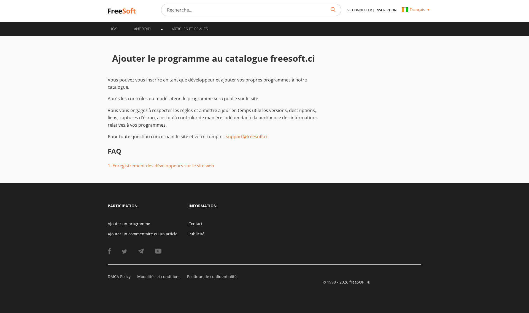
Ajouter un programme (129, 223)
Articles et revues (190, 28)
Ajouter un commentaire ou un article (142, 233)
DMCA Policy (119, 276)
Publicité (196, 233)
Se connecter (359, 10)
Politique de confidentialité (212, 276)
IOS (114, 28)
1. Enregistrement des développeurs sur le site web (161, 166)
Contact (195, 223)
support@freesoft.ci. (247, 137)
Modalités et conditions (158, 276)
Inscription (386, 10)
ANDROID (142, 28)
